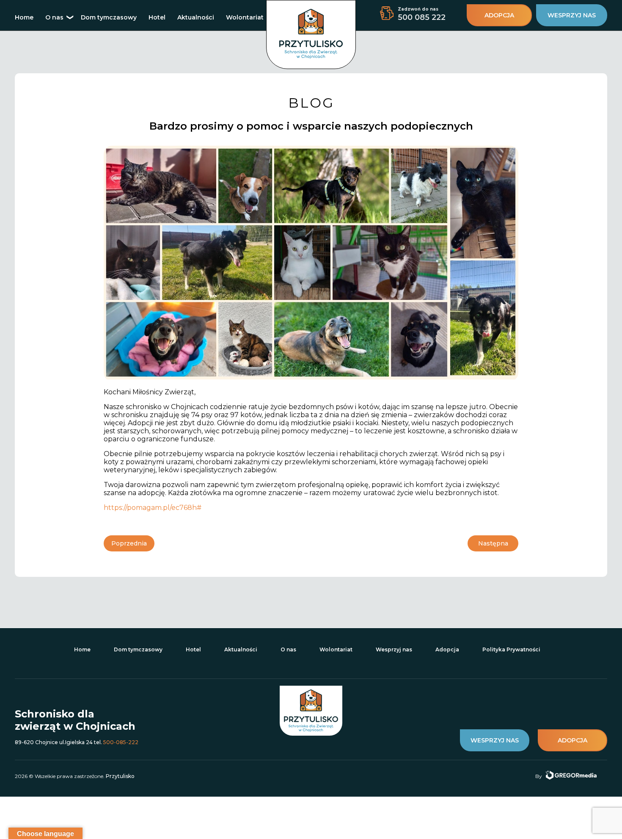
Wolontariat (245, 17)
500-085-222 (120, 742)
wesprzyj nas (572, 15)
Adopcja (447, 649)
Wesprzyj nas (394, 649)
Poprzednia (129, 543)
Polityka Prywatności (511, 649)
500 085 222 (422, 17)
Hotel (157, 17)
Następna (493, 543)
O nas (54, 17)
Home (24, 17)
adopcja (499, 15)
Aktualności (195, 17)
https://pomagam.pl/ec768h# (152, 508)
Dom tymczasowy (109, 17)
